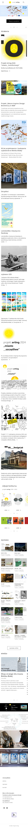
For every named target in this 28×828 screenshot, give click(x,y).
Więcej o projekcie (14, 21)
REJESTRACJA (4, 71)
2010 (6, 528)
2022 (6, 510)
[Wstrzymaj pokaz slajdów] (26, 27)
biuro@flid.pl (6, 800)
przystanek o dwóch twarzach (20, 601)
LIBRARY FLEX (4, 635)
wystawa (5, 784)
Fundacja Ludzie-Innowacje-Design (12, 795)
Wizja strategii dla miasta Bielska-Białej (12, 675)
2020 (17, 510)
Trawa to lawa (18, 617)
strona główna (6, 777)
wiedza (4, 781)
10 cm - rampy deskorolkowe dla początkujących (6, 619)
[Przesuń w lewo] (11, 513)
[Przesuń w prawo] (17, 513)
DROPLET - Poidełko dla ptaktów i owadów (20, 636)
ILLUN (2, 584)
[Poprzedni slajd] (11, 27)
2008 (17, 528)
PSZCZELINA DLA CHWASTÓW (19, 584)
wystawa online (14, 648)
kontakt (5, 787)
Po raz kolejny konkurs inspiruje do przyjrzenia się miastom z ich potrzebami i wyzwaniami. (14, 357)
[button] (3, 2)
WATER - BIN (18, 568)
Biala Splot (17, 553)
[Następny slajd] (17, 27)
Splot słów (4, 553)
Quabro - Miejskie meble (6, 601)
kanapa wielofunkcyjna (7, 568)
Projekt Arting (16, 825)
